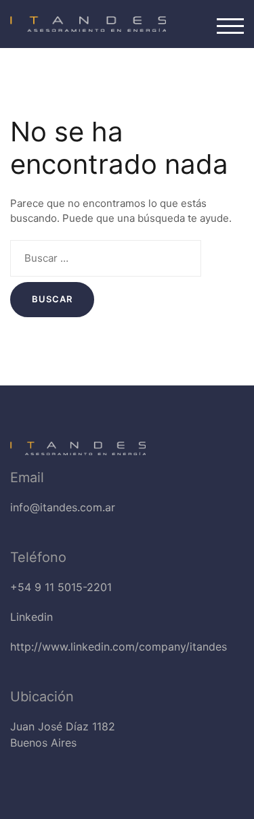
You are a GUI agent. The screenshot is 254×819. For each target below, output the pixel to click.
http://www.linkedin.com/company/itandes (118, 646)
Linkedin (31, 617)
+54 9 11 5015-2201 (61, 587)
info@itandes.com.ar (62, 507)
